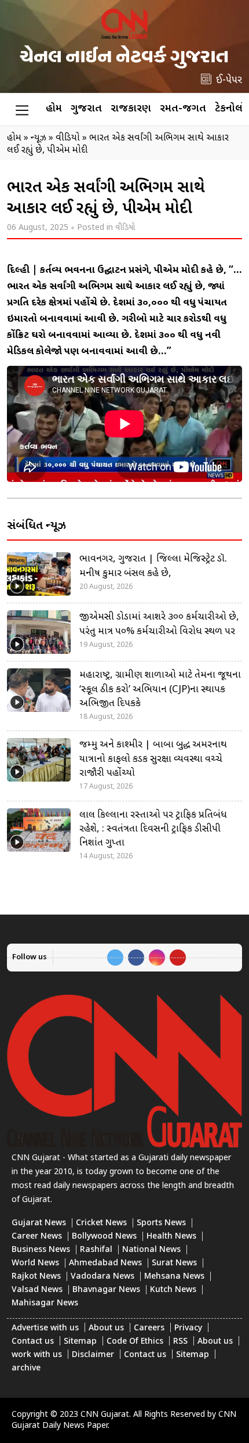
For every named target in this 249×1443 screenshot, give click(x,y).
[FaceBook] (136, 957)
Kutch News (173, 1290)
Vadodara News (102, 1276)
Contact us (33, 1341)
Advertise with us (45, 1328)
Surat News (174, 1263)
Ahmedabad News (105, 1263)
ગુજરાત (86, 109)
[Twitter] (115, 957)
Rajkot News (36, 1276)
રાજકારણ (131, 109)
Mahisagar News (45, 1303)
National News (151, 1249)
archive (26, 1368)
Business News (41, 1249)
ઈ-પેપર (229, 80)
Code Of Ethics (135, 1341)
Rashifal (96, 1249)
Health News (171, 1236)
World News (35, 1263)
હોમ (54, 109)
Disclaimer (93, 1355)
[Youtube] (178, 957)
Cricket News (101, 1223)
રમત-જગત (183, 109)
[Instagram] (157, 957)
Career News (37, 1236)
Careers (149, 1328)
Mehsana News (174, 1276)
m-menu (22, 109)
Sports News (161, 1223)
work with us (37, 1355)
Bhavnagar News (106, 1290)
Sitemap (80, 1341)
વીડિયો (125, 227)
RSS (180, 1341)
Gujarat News (39, 1223)
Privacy (188, 1328)
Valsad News (37, 1290)
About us (106, 1328)
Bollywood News (104, 1236)
